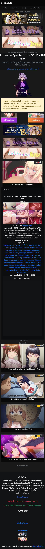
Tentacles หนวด (26, 267)
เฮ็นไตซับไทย (22, 523)
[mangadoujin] (22, 42)
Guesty (35, 546)
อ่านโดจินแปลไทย (35, 8)
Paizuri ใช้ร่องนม (31, 262)
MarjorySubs (27, 225)
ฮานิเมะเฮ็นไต (6, 2)
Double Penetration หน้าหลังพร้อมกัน (22, 253)
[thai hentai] (22, 143)
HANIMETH (22, 530)
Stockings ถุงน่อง (34, 265)
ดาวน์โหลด (36, 120)
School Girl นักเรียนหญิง (18, 265)
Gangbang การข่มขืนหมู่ (23, 257)
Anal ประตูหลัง (8, 247)
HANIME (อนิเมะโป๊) (10, 245)
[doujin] (22, 31)
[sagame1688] (22, 130)
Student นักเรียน (14, 267)
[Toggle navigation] (42, 2)
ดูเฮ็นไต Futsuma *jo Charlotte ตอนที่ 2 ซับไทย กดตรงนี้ (22, 69)
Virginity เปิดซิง (34, 270)
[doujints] (22, 153)
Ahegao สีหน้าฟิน (35, 245)
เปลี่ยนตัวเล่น (9, 120)
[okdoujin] (22, 534)
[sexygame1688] (22, 18)
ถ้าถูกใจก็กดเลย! (22, 497)
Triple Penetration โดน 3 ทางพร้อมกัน (21, 268)
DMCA (41, 546)
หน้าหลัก (4, 8)
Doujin (24, 8)
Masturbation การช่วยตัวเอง (14, 262)
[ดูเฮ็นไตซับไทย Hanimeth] (22, 539)
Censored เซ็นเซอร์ (11, 252)
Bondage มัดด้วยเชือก (31, 250)
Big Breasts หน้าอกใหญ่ (23, 247)
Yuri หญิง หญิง (22, 272)
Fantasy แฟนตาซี (33, 255)
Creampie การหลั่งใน (26, 252)
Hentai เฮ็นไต (23, 245)
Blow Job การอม (16, 250)
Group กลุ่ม (22, 260)
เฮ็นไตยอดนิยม (14, 8)
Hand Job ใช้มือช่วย (34, 260)
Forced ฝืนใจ (9, 257)
